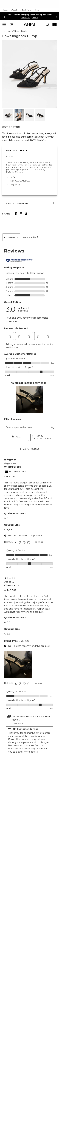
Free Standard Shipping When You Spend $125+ (29, 15)
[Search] (47, 24)
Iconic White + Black (17, 31)
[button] (54, 24)
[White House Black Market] (29, 24)
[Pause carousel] (56, 17)
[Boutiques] (11, 24)
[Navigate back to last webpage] (5, 31)
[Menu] (4, 24)
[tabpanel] (29, 502)
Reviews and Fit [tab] (11, 237)
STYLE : (9, 156)
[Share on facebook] (16, 213)
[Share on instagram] (21, 213)
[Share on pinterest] (26, 213)
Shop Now (25, 17)
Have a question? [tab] (30, 237)
